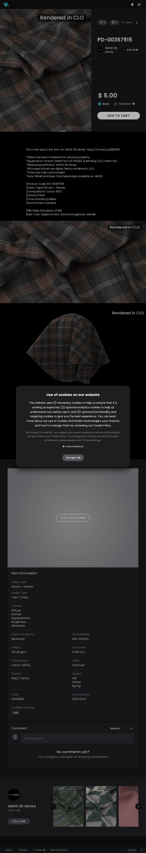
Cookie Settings (92, 440)
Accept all (73, 458)
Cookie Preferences (74, 446)
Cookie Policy (102, 425)
